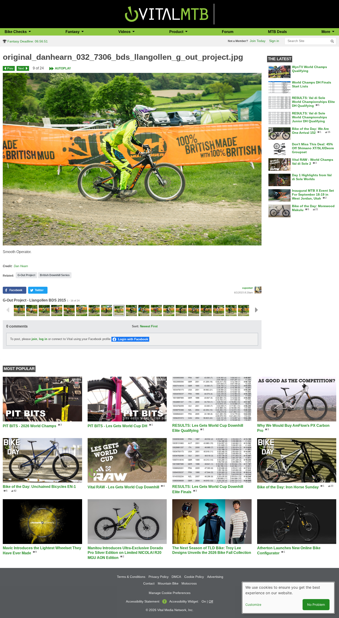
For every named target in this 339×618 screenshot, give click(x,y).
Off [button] (211, 601)
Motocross (189, 583)
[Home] (166, 14)
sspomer (247, 288)
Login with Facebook (133, 339)
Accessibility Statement (142, 601)
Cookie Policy (194, 577)
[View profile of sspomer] (258, 290)
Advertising (215, 577)
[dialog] (288, 597)
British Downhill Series (55, 275)
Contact (149, 583)
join (34, 339)
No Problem (316, 604)
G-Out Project (26, 275)
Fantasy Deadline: (27, 41)
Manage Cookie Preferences (169, 593)
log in (43, 339)
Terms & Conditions (131, 577)
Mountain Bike (168, 583)
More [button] (326, 32)
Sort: (135, 326)
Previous (7, 310)
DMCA (176, 577)
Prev (10, 68)
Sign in (274, 41)
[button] (132, 159)
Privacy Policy (159, 577)
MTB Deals (277, 32)
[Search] (332, 41)
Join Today (257, 41)
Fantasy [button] (72, 32)
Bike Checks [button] (16, 32)
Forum (227, 32)
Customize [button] (253, 604)
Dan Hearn (21, 266)
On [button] (204, 601)
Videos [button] (124, 32)
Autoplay (63, 68)
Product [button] (176, 32)
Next (21, 68)
